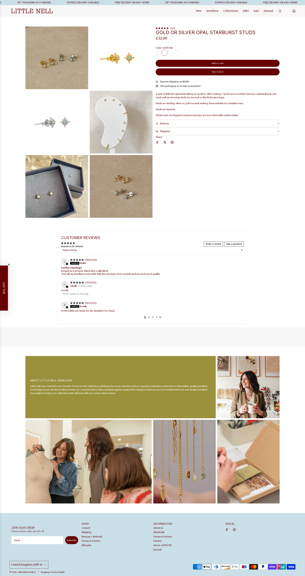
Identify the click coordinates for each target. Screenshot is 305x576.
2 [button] (149, 317)
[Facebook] (226, 529)
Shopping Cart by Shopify (53, 572)
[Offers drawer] (286, 10)
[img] (77, 259)
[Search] (279, 10)
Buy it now (218, 72)
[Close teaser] (8, 264)
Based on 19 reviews (72, 246)
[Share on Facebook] (157, 143)
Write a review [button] (213, 244)
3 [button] (152, 317)
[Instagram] (234, 529)
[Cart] (293, 10)
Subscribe (72, 540)
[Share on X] (164, 143)
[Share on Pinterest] (172, 143)
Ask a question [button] (234, 244)
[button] (156, 317)
